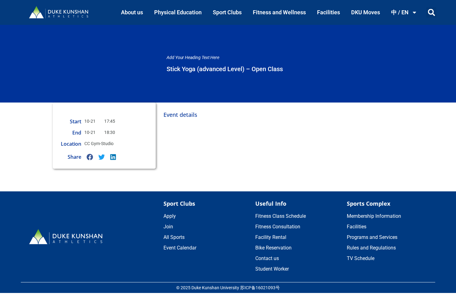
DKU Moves (365, 12)
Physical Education (178, 12)
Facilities (328, 12)
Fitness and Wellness (279, 12)
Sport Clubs (227, 12)
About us (132, 12)
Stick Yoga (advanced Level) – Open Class (225, 69)
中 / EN (400, 12)
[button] (431, 12)
